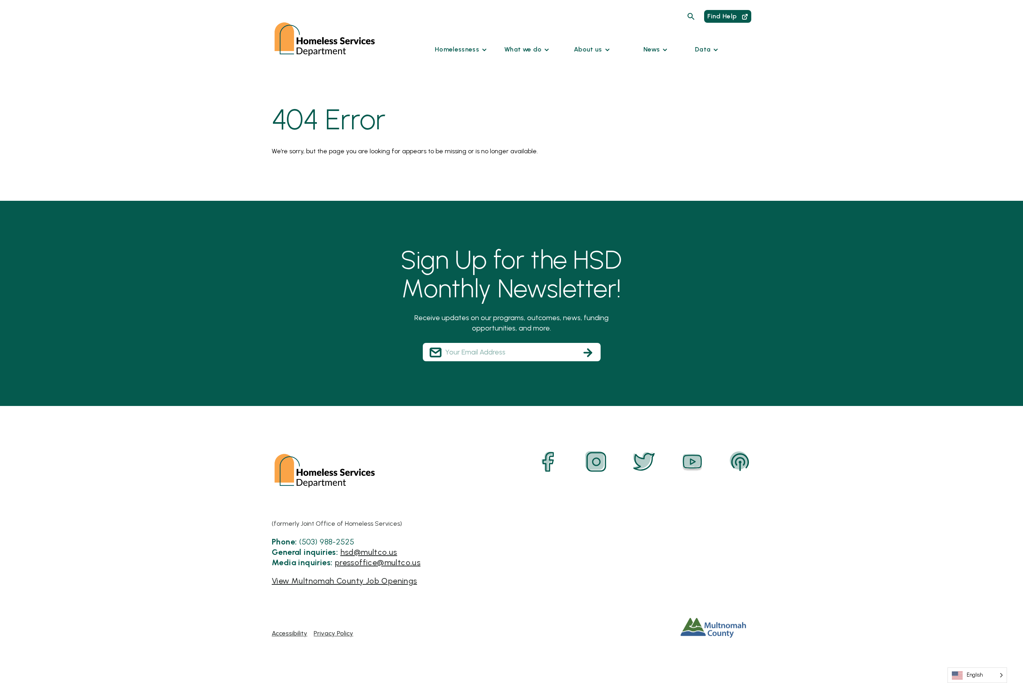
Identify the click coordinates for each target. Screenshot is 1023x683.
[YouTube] (692, 462)
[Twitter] (644, 462)
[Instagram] (596, 462)
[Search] (691, 16)
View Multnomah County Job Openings (344, 581)
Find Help (722, 16)
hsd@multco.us (368, 552)
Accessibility (289, 633)
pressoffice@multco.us (377, 562)
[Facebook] (548, 462)
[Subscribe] (587, 352)
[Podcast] (740, 462)
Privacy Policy (333, 633)
